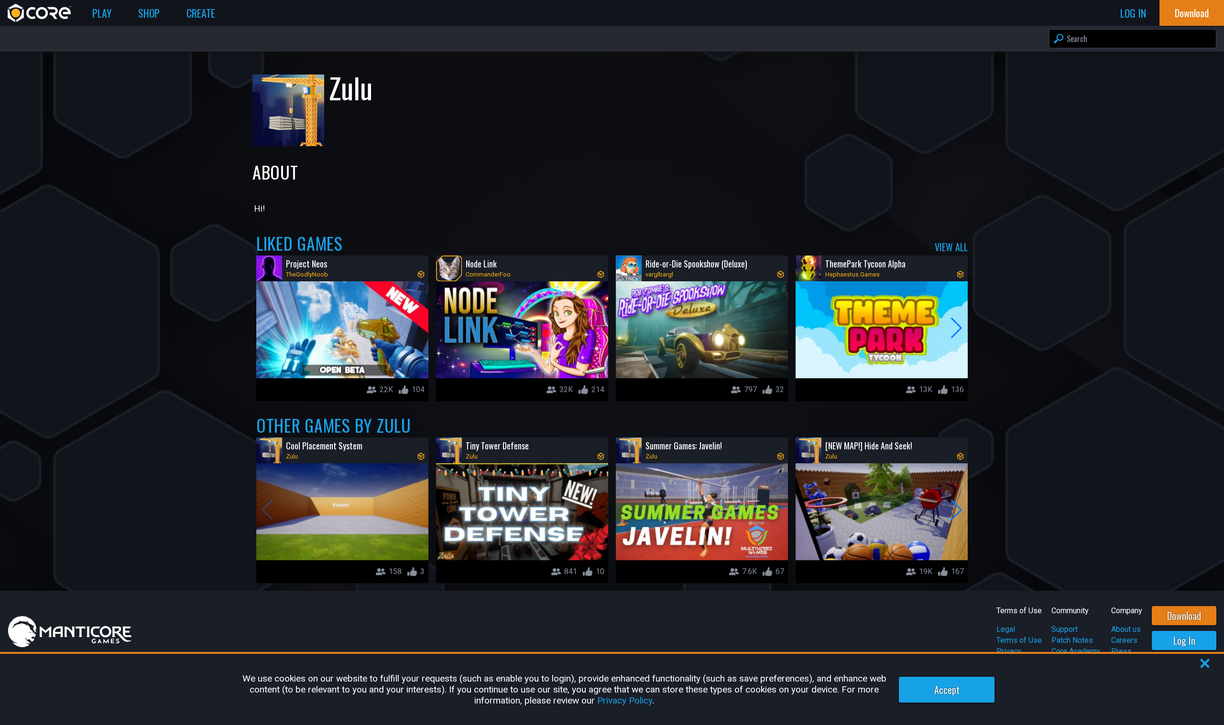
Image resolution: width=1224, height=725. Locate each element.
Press (1121, 651)
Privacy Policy (624, 700)
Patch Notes (1072, 640)
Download (1184, 615)
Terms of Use (1019, 640)
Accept (947, 689)
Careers (1124, 640)
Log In (1184, 640)
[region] (612, 689)
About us (1126, 629)
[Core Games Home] (39, 13)
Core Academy (1075, 651)
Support (1064, 629)
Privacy (1008, 651)
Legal (1005, 629)
